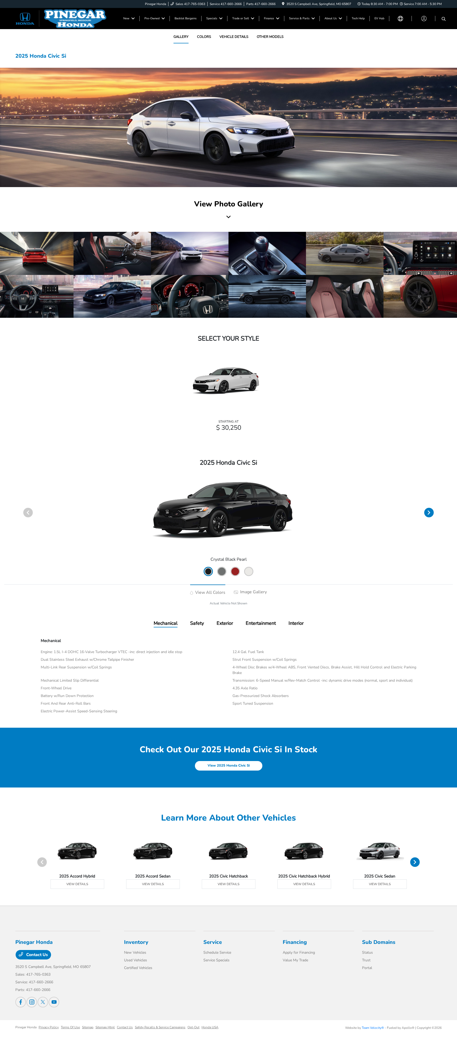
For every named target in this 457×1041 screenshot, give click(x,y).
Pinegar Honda (25, 1027)
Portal (367, 967)
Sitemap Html (105, 1027)
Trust (366, 960)
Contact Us (36, 955)
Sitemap (87, 1027)
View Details (77, 884)
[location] (283, 4)
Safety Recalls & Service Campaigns (160, 1027)
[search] (444, 19)
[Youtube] (54, 1002)
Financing (295, 942)
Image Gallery (253, 592)
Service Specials (216, 960)
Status (367, 952)
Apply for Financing (299, 952)
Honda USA (210, 1027)
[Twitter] (43, 1002)
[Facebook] (20, 1002)
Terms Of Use (70, 1027)
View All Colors (209, 592)
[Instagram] (31, 1002)
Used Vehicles (135, 960)
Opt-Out (193, 1027)
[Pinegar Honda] (60, 18)
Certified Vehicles (138, 967)
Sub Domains (378, 942)
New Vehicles (135, 952)
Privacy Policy (49, 1027)
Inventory (136, 942)
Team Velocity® (373, 1028)
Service (212, 942)
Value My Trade (295, 960)
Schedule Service (217, 952)
